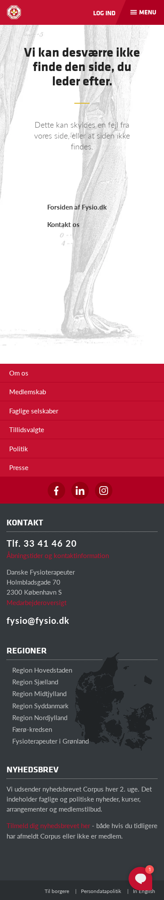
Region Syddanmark (39, 705)
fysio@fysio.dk (38, 620)
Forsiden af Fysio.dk (77, 206)
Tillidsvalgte (26, 429)
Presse (18, 467)
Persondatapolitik (101, 891)
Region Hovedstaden (41, 669)
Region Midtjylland (38, 693)
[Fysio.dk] (14, 12)
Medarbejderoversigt (36, 602)
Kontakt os (63, 224)
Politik (18, 448)
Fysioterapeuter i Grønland (49, 740)
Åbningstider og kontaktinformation (58, 555)
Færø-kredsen (31, 729)
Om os (18, 372)
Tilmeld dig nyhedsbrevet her (48, 825)
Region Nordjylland (38, 717)
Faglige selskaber (33, 410)
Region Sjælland (34, 681)
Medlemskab (27, 391)
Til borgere (57, 891)
